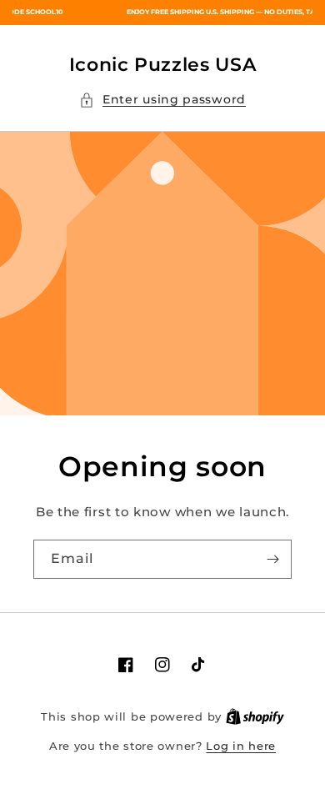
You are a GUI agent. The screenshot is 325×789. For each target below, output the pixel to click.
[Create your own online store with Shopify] (255, 716)
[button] (162, 99)
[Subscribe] (272, 559)
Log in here (241, 745)
